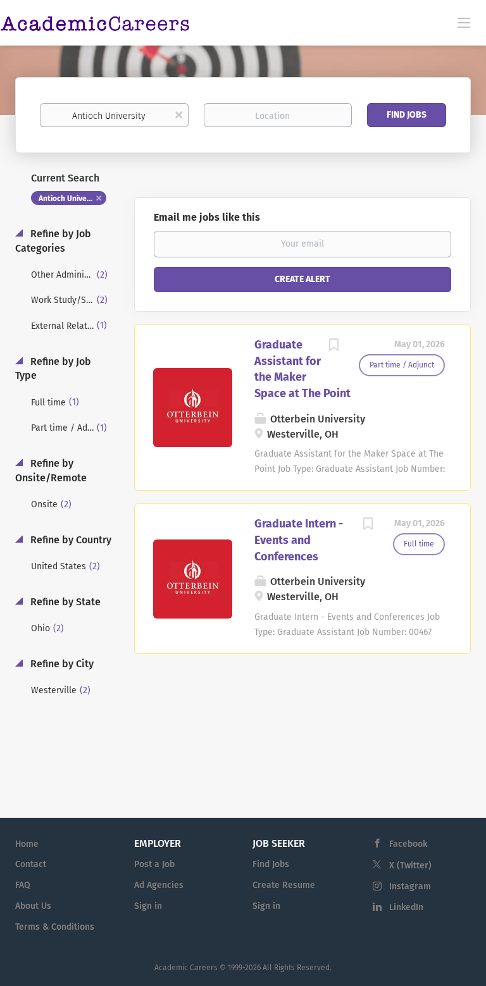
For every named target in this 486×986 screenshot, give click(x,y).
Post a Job (154, 864)
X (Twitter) (410, 865)
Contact (30, 864)
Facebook (408, 844)
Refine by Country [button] (69, 540)
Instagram (410, 886)
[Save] (333, 346)
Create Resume (283, 885)
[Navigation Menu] (464, 22)
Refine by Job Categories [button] (53, 241)
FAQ (22, 885)
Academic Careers (186, 967)
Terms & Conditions (54, 926)
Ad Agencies (159, 885)
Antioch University (71, 198)
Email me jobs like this (207, 217)
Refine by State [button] (64, 602)
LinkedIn (406, 907)
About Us (33, 906)
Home (27, 844)
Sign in (148, 906)
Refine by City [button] (61, 664)
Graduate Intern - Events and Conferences (298, 540)
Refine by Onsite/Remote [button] (51, 470)
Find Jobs (407, 114)
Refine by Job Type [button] (53, 368)
